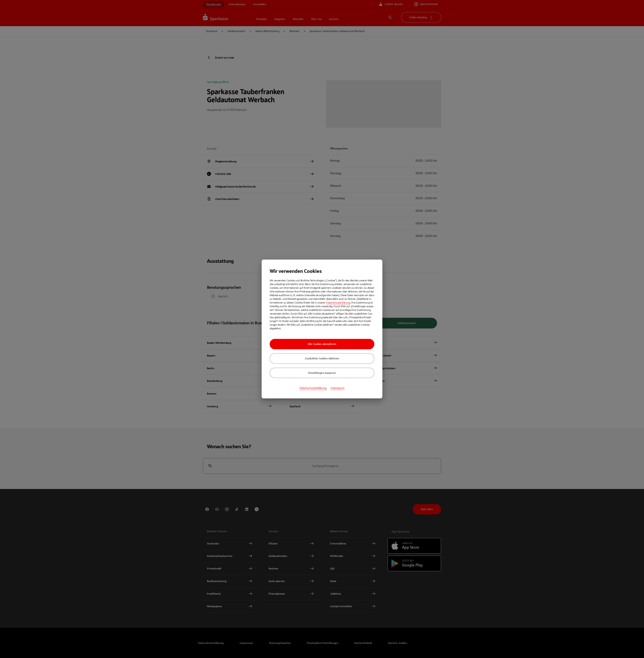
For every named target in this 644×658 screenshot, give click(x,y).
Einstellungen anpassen (322, 372)
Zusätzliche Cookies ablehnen (322, 358)
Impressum (337, 388)
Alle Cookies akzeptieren (322, 344)
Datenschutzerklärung (338, 302)
